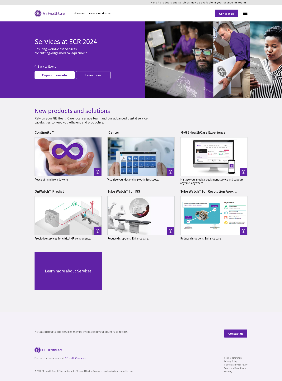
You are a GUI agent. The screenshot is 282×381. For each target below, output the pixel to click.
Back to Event (45, 66)
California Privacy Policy (235, 364)
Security (228, 371)
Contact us (226, 14)
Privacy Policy (230, 361)
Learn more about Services (68, 271)
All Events (79, 13)
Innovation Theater (100, 13)
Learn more (93, 75)
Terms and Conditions (235, 368)
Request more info (54, 75)
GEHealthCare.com (75, 358)
